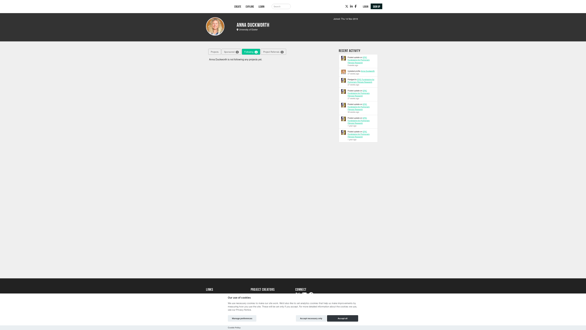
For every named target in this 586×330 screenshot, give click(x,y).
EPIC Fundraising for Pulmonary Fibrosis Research (359, 60)
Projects (215, 51)
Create (237, 6)
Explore (250, 6)
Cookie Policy (234, 327)
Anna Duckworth (368, 71)
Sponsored (231, 51)
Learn (261, 6)
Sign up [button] (376, 6)
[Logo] (216, 7)
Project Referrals (273, 51)
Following (250, 51)
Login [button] (365, 6)
